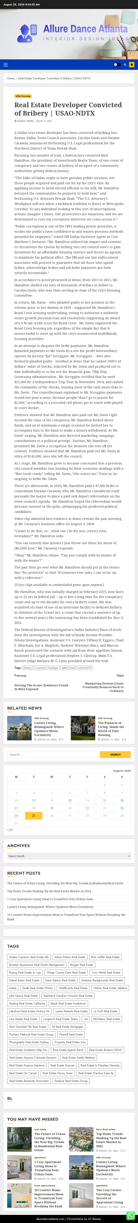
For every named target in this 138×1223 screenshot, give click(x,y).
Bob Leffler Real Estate (105, 957)
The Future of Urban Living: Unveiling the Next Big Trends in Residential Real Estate (65, 883)
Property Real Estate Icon (70, 1042)
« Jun (10, 829)
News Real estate (105, 1129)
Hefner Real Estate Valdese (110, 988)
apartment (40, 1157)
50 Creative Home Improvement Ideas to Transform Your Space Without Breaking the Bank (48, 1198)
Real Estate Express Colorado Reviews (32, 1058)
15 (104, 800)
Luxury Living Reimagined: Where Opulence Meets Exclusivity (49, 729)
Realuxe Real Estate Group (71, 1081)
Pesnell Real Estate (71, 1034)
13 (70, 800)
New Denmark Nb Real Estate (27, 1027)
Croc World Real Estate (106, 973)
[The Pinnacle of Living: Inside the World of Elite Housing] (83, 728)
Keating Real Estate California (27, 1003)
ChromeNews (75, 1219)
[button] (6, 64)
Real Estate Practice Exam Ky (96, 1073)
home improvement (44, 1185)
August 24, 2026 (46, 739)
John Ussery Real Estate (23, 996)
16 (122, 800)
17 (16, 808)
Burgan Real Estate (81, 965)
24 (16, 816)
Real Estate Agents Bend (68, 1050)
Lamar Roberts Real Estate (72, 1011)
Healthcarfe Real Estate (73, 988)
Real (72, 668)
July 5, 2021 (45, 121)
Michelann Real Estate (106, 1019)
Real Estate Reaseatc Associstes (29, 1081)
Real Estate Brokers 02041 (105, 1050)
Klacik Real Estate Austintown (68, 1003)
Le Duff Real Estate (105, 1011)
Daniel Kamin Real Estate (24, 980)
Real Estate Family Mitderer (78, 1058)
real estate (40, 1129)
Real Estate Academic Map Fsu (28, 1050)
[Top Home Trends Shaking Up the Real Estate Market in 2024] (81, 1139)
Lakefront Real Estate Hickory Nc (29, 1011)
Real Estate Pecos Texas (58, 1073)
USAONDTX (84, 668)
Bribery (27, 668)
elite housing (23, 96)
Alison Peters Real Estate (70, 957)
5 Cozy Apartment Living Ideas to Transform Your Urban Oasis (50, 899)
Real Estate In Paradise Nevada (99, 1065)
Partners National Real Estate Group (31, 1034)
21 (87, 808)
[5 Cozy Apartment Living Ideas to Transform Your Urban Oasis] (19, 1167)
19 (52, 808)
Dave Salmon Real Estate (60, 980)
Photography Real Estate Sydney (29, 1042)
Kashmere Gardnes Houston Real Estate (68, 996)
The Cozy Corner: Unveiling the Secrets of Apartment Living (109, 1196)
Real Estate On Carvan (23, 1073)
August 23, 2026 (108, 1207)
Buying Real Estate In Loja (25, 973)
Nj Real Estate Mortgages (67, 1027)
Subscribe (131, 64)
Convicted (39, 668)
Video (20, 585)
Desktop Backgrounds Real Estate (102, 980)
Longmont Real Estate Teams (60, 1019)
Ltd (86, 1019)
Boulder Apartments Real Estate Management (36, 965)
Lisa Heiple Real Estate (23, 1019)
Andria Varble (25, 121)
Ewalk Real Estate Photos (37, 988)
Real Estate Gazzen (62, 1065)
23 (122, 808)
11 (33, 800)
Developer (53, 668)
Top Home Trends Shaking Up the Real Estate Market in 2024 (49, 891)
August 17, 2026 (110, 739)
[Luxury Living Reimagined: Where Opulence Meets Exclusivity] (19, 728)
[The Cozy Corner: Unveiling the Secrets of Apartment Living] (81, 1195)
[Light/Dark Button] (117, 64)
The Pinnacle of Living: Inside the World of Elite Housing (111, 729)
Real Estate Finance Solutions (27, 1065)
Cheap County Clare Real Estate (66, 973)
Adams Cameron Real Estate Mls (29, 957)
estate (64, 668)
